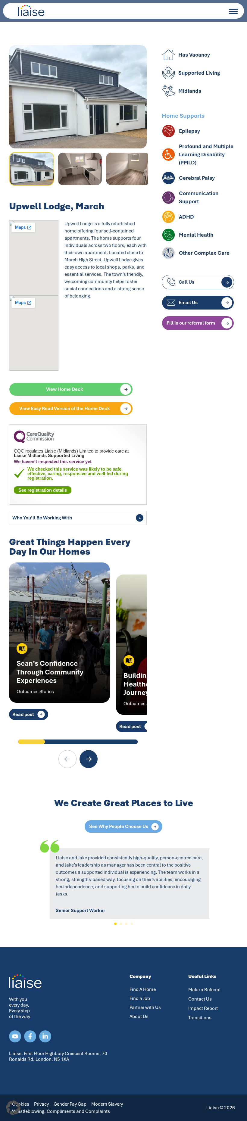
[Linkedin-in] (45, 1036)
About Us (139, 1017)
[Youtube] (15, 1036)
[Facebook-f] (30, 1036)
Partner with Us (145, 1007)
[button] (89, 759)
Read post (23, 715)
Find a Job (140, 998)
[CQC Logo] (34, 441)
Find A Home (143, 989)
